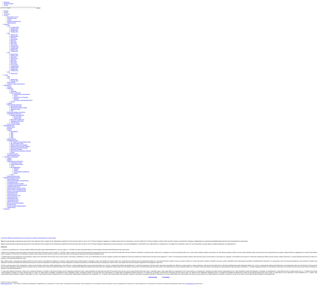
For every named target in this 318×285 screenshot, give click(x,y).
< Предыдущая (152, 277)
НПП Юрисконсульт (6, 283)
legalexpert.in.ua (191, 283)
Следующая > (166, 277)
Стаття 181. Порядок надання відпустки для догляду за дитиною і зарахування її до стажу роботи (28, 238)
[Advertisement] (50, 225)
